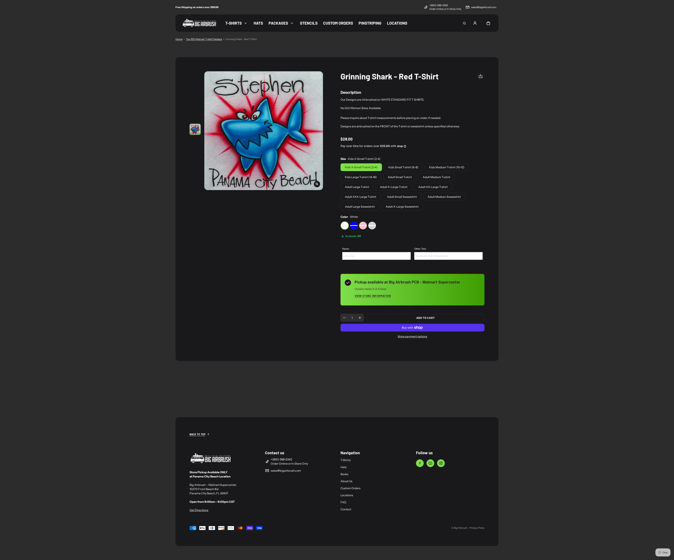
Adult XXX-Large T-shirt (360, 196)
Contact (346, 509)
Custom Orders (351, 488)
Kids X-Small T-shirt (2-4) (361, 167)
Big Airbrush (460, 527)
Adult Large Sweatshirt (360, 206)
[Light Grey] (372, 225)
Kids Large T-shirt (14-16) (361, 177)
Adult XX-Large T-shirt (433, 187)
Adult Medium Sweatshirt (444, 196)
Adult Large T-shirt (357, 187)
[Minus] (344, 318)
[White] (345, 225)
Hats (344, 467)
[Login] (475, 23)
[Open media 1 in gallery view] (195, 129)
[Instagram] (441, 463)
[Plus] (360, 318)
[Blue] (354, 225)
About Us (346, 481)
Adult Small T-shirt (400, 177)
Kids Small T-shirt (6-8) (403, 167)
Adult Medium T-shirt (436, 177)
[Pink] (363, 225)
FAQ (343, 502)
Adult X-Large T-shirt (393, 187)
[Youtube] (430, 463)
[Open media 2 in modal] (263, 130)
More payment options (412, 336)
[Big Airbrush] (199, 23)
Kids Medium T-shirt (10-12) (446, 167)
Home (179, 39)
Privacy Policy (477, 527)
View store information (373, 295)
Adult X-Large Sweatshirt (402, 206)
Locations (347, 495)
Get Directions (199, 510)
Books (344, 474)
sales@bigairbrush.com (483, 7)
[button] (464, 23)
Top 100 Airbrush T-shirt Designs (204, 39)
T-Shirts (346, 460)
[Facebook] (420, 463)
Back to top (198, 434)
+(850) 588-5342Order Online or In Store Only (445, 7)
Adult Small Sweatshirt (402, 196)
